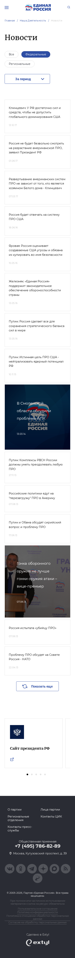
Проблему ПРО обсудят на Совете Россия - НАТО (34, 657)
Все (11, 54)
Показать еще (42, 686)
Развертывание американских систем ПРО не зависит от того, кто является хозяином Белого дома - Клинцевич (37, 183)
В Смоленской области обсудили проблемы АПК (34, 411)
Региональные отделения (18, 818)
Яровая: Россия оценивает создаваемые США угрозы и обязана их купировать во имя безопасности (36, 250)
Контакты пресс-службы (20, 828)
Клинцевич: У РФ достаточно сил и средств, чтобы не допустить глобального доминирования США (35, 112)
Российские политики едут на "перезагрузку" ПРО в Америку (32, 496)
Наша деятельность (33, 20)
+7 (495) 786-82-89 (37, 846)
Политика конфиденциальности (37, 912)
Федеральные (35, 54)
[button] (27, 774)
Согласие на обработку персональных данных (37, 922)
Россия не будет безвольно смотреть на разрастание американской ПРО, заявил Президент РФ (36, 148)
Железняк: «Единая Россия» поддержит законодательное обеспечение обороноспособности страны (35, 288)
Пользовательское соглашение (37, 908)
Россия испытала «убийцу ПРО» (32, 628)
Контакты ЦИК (51, 816)
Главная (10, 20)
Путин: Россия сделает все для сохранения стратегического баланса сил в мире (36, 326)
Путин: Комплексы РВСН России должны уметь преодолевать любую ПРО (36, 464)
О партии (15, 809)
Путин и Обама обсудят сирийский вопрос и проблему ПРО (35, 525)
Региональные (19, 64)
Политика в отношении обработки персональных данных (37, 917)
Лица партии (50, 809)
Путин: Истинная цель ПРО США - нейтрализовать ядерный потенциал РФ (36, 361)
